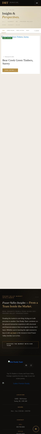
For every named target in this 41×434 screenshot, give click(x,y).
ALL (4, 30)
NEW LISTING (20, 30)
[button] (37, 3)
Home (4, 24)
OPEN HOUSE (10, 30)
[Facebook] (26, 365)
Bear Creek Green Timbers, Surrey (17, 62)
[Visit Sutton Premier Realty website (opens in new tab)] (20, 384)
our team (13, 333)
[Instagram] (31, 365)
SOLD (27, 30)
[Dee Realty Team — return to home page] (15, 365)
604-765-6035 (20, 427)
